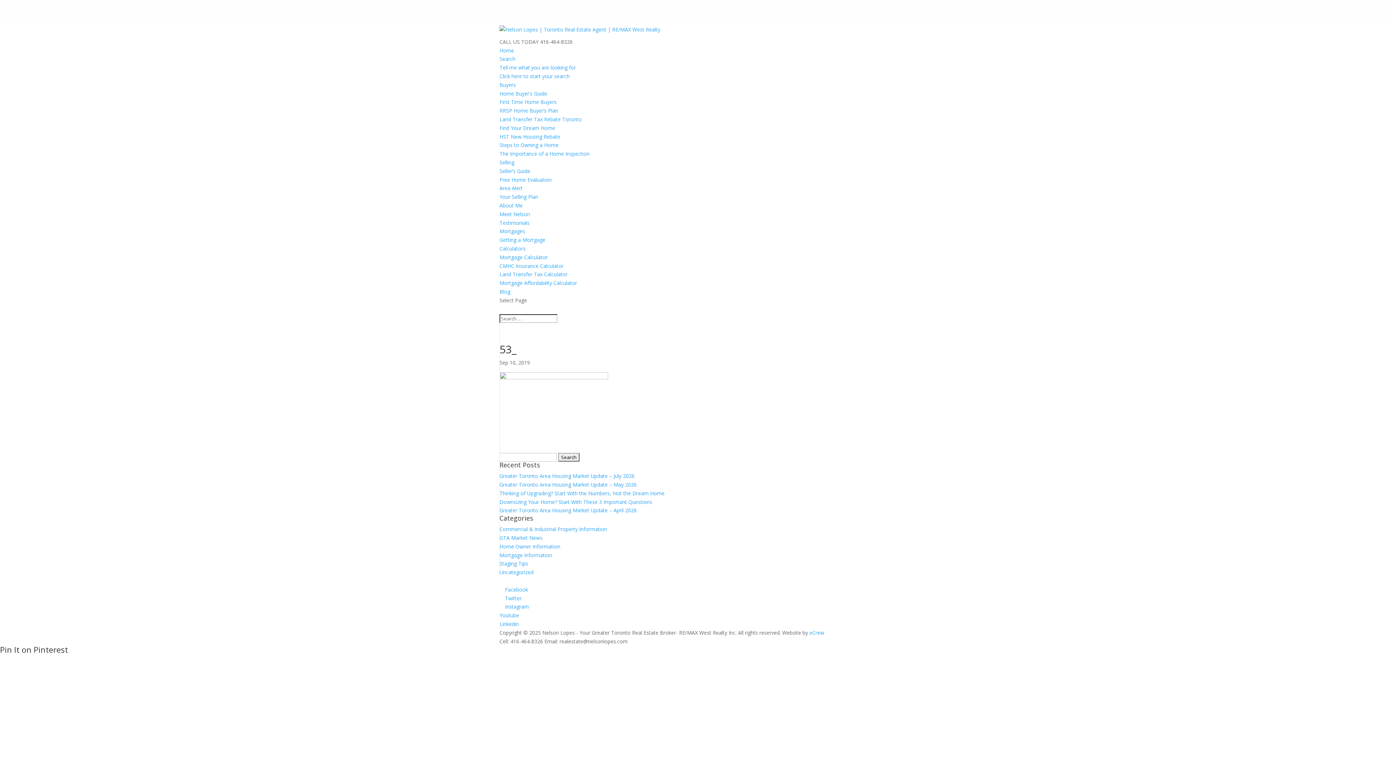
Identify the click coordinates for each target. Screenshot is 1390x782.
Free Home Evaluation (526, 179)
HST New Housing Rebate (530, 136)
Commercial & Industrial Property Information (553, 529)
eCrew (816, 632)
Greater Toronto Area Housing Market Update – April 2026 (568, 510)
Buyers (508, 84)
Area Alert (511, 188)
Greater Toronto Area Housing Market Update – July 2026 (567, 475)
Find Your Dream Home (527, 128)
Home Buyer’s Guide (523, 93)
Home (507, 50)
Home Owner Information (530, 546)
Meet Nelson (515, 214)
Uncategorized (517, 572)
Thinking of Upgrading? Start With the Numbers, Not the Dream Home (582, 493)
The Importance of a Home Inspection (545, 153)
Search (507, 58)
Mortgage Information (526, 555)
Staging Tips (514, 563)
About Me (511, 205)
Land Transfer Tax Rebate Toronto (541, 119)
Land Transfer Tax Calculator (534, 274)
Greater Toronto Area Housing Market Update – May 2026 (568, 484)
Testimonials (515, 222)
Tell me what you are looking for (538, 67)
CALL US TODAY (519, 41)
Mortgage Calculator (524, 257)
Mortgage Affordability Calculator (538, 282)
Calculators (513, 248)
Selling (507, 162)
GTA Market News (521, 537)
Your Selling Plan (519, 196)
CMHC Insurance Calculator (532, 265)
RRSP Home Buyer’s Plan (529, 110)
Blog (505, 291)
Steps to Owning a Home (529, 145)
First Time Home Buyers (528, 101)
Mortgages (512, 231)
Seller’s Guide (515, 171)
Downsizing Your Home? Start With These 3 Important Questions (576, 502)
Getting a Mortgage (523, 239)
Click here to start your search (535, 76)
